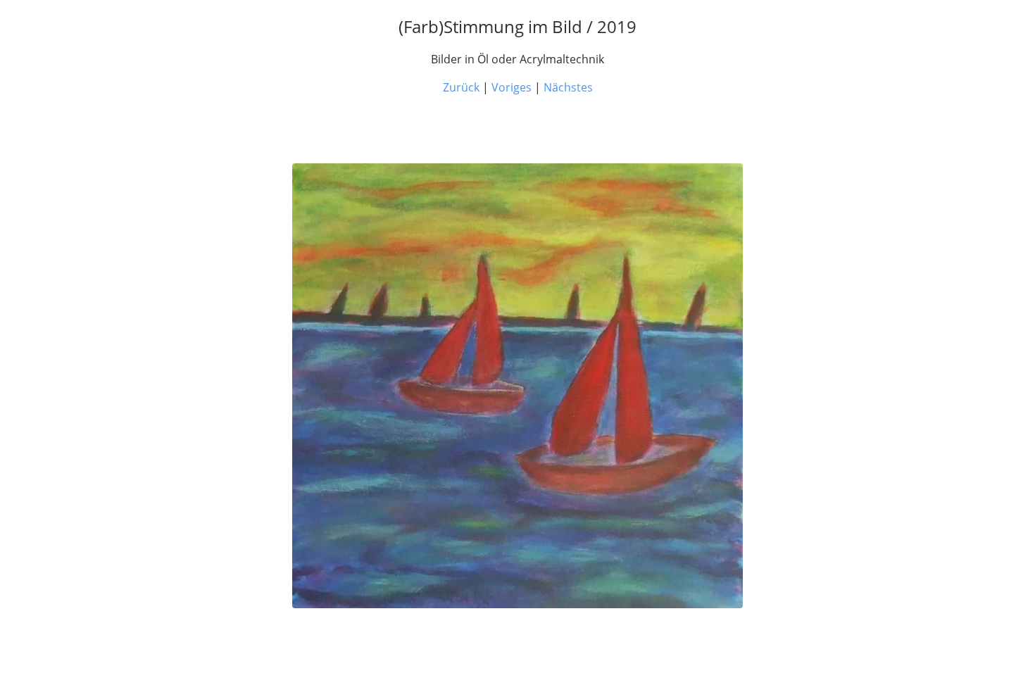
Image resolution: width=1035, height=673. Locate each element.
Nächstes (568, 87)
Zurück (461, 87)
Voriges (511, 87)
